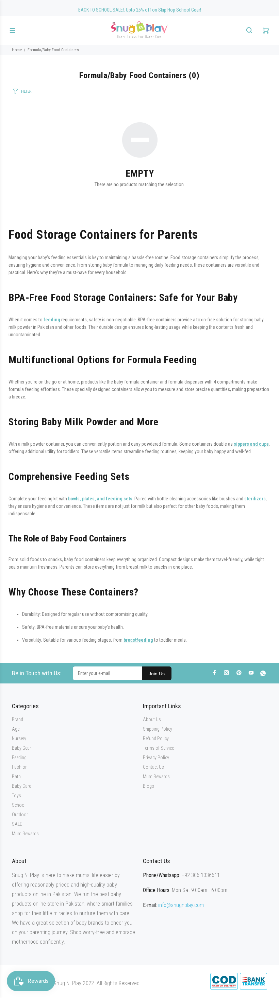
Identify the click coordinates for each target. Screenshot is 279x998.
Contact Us (153, 767)
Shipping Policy (157, 729)
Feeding (19, 757)
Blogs (148, 786)
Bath (16, 776)
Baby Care (21, 786)
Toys (16, 795)
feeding (52, 319)
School (19, 805)
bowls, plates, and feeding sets (100, 498)
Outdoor (20, 814)
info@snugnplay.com (181, 905)
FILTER (26, 91)
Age (15, 729)
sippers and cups (251, 444)
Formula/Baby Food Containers (53, 50)
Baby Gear (21, 748)
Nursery (19, 738)
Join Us (157, 673)
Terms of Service (158, 748)
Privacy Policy (156, 757)
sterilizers (255, 498)
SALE (17, 824)
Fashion (20, 767)
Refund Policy (156, 738)
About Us (152, 719)
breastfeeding (138, 640)
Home (17, 50)
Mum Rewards (25, 833)
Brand (17, 719)
